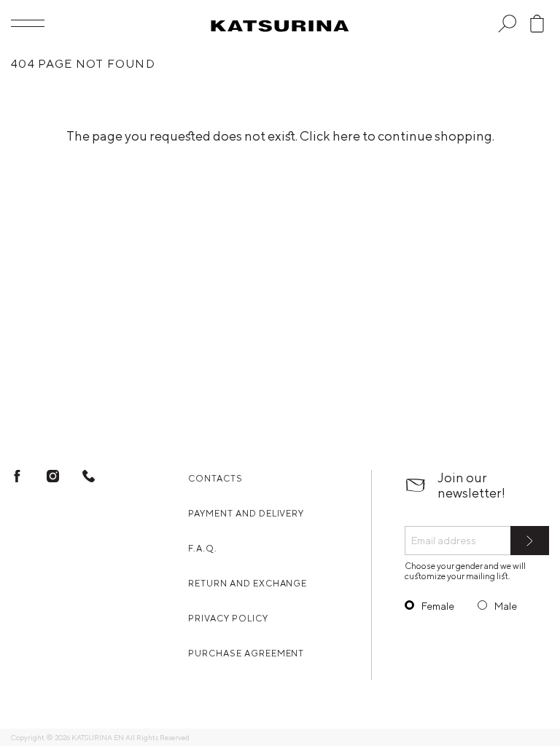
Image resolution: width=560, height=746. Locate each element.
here (346, 136)
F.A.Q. (202, 548)
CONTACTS (215, 478)
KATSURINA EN (97, 737)
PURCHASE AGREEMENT (246, 653)
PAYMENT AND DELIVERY (246, 513)
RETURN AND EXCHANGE (247, 583)
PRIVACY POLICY (228, 618)
